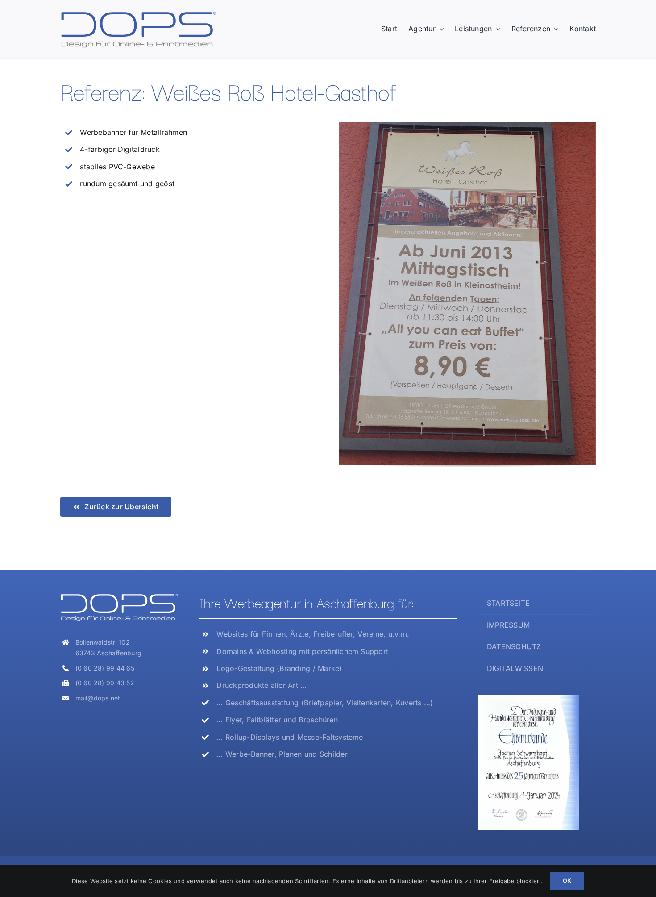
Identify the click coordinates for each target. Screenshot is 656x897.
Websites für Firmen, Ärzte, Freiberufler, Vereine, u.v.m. (312, 633)
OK (567, 880)
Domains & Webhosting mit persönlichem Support (302, 651)
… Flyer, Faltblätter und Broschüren (276, 719)
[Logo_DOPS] (138, 13)
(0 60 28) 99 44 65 (104, 668)
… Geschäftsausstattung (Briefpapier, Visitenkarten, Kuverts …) (324, 702)
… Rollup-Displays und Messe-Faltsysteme (289, 737)
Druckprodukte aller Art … (261, 685)
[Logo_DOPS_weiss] (119, 596)
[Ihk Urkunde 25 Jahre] (528, 698)
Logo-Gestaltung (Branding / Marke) (279, 668)
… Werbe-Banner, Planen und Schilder (281, 754)
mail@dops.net (97, 698)
